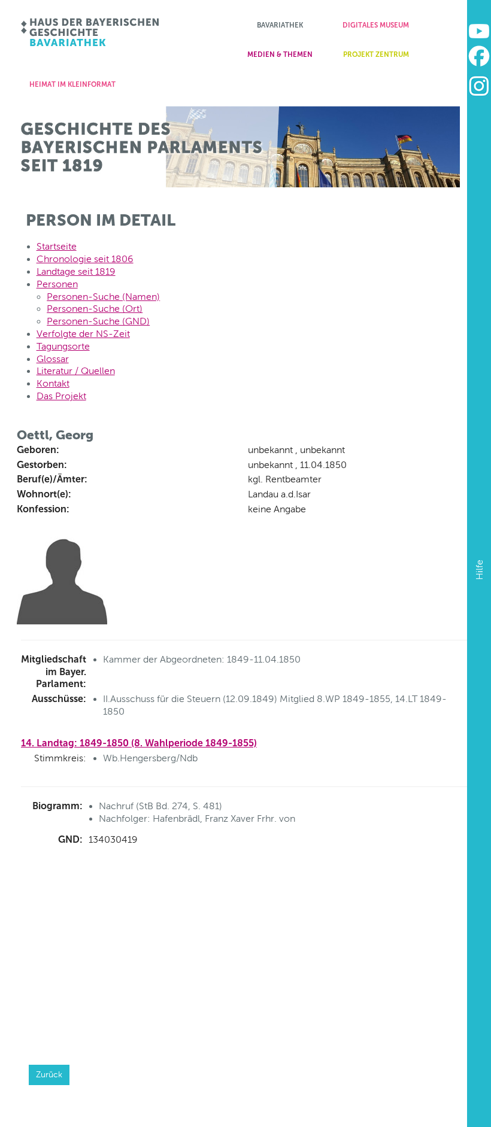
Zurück (49, 1074)
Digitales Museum (376, 25)
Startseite (57, 246)
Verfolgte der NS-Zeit (83, 334)
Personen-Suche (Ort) (95, 308)
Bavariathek (280, 25)
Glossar (53, 359)
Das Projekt (61, 396)
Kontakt (53, 383)
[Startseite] (90, 32)
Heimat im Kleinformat (72, 84)
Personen (57, 284)
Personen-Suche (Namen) (103, 296)
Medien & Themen (280, 54)
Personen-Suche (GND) (98, 321)
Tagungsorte (63, 346)
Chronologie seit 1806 (85, 259)
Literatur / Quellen (76, 371)
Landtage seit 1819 (76, 271)
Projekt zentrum (376, 54)
